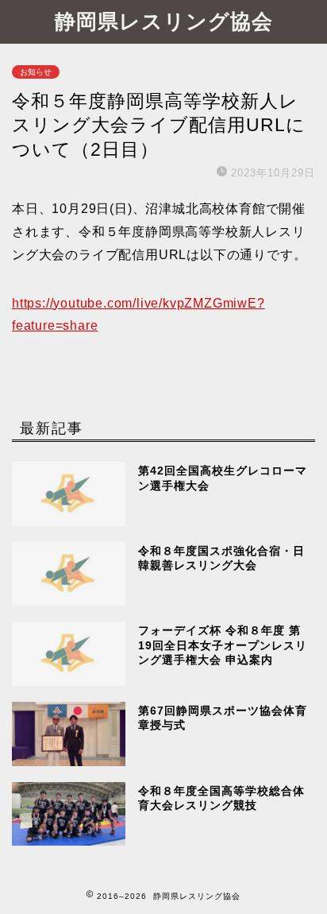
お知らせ (36, 72)
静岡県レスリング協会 (164, 21)
